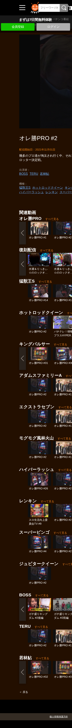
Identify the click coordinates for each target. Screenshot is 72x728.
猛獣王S (25, 187)
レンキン (52, 192)
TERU (34, 173)
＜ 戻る (23, 691)
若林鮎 (44, 173)
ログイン (53, 26)
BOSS (23, 173)
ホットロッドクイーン (47, 187)
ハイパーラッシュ (31, 192)
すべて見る (52, 219)
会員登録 (18, 26)
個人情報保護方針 (59, 716)
